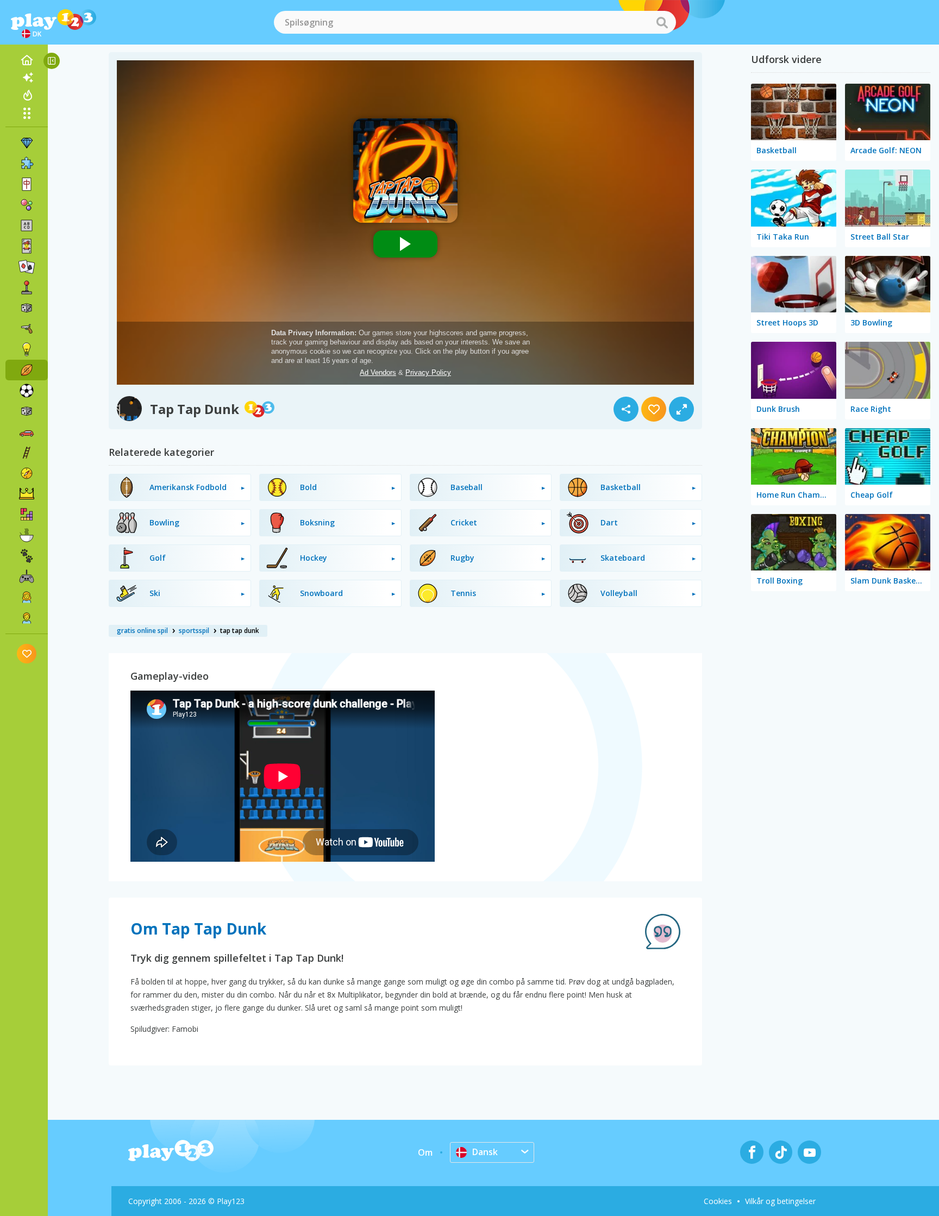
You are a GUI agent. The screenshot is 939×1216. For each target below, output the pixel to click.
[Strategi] (26, 494)
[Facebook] (751, 1152)
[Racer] (26, 432)
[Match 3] (26, 143)
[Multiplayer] (26, 576)
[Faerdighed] (26, 452)
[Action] (26, 328)
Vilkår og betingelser (780, 1201)
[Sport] (26, 370)
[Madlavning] (26, 535)
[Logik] (26, 349)
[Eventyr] (26, 473)
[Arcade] (26, 287)
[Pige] (26, 597)
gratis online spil (142, 630)
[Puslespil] (26, 163)
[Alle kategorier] (26, 113)
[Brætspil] (26, 308)
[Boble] (26, 205)
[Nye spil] (26, 77)
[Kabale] (26, 266)
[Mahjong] (26, 184)
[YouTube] (809, 1152)
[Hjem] (26, 60)
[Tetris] (26, 514)
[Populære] (26, 95)
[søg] (661, 22)
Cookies (718, 1201)
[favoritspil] (27, 653)
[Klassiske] (26, 411)
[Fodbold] (26, 390)
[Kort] (26, 246)
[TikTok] (780, 1152)
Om (425, 1152)
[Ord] (26, 225)
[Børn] (26, 617)
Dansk (485, 1152)
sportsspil (194, 630)
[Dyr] (26, 556)
